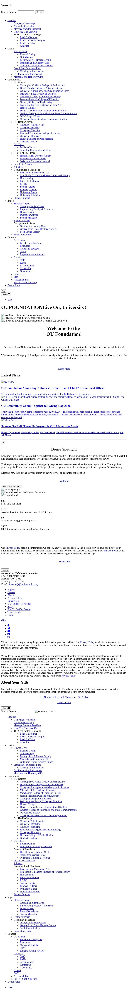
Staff (22, 260)
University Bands (28, 192)
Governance (26, 271)
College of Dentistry (30, 127)
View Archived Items (11, 486)
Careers (17, 274)
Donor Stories (27, 212)
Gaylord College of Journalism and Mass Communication (48, 113)
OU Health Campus (63, 697)
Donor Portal (13, 285)
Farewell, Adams (28, 189)
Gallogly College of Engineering (36, 102)
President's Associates (24, 164)
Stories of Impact (22, 203)
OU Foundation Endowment (28, 74)
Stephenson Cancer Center (33, 158)
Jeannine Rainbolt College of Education (39, 99)
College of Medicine (30, 130)
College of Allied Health (32, 124)
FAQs (23, 262)
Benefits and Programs (31, 243)
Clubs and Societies (29, 248)
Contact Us (25, 268)
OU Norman (46, 697)
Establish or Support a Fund (27, 68)
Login (10, 615)
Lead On (11, 20)
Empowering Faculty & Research (36, 209)
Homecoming (26, 178)
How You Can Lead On (25, 31)
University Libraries (30, 195)
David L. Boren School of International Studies (43, 110)
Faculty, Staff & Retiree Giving (35, 60)
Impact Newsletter (29, 215)
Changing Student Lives (32, 206)
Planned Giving (27, 54)
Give (9, 299)
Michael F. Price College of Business (38, 93)
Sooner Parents (27, 186)
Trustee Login (14, 612)
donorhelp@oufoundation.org (23, 584)
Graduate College (28, 141)
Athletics (24, 45)
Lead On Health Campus (32, 40)
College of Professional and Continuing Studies (43, 119)
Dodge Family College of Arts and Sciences (41, 88)
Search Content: (9, 12)
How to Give (20, 51)
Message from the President (27, 29)
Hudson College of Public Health (36, 138)
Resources (25, 246)
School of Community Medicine (36, 150)
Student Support (22, 198)
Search (40, 12)
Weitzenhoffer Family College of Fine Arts (41, 105)
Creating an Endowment (32, 71)
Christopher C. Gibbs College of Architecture (42, 85)
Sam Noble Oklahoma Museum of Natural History (45, 175)
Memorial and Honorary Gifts (34, 62)
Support (11, 589)
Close (5, 570)
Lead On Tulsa (27, 43)
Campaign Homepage (24, 23)
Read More (64, 481)
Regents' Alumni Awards (32, 254)
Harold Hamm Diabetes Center (35, 155)
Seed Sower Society (30, 231)
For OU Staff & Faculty (25, 282)
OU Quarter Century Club (33, 226)
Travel (23, 251)
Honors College (28, 107)
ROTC (23, 184)
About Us (18, 257)
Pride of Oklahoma (29, 181)
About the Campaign (24, 26)
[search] (3, 291)
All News (6, 435)
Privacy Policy (13, 547)
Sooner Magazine (28, 217)
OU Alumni (19, 240)
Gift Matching (27, 57)
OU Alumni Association (19, 603)
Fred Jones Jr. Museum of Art (34, 172)
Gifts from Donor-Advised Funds (36, 65)
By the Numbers (22, 220)
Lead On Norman (28, 37)
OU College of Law (30, 116)
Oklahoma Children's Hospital (35, 161)
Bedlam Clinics (27, 147)
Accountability (27, 265)
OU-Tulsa (19, 144)
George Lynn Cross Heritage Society (38, 229)
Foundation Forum (23, 234)
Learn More (64, 368)
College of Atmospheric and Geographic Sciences (44, 91)
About (10, 595)
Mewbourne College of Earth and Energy (40, 96)
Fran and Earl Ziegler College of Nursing (40, 133)
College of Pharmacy (30, 136)
